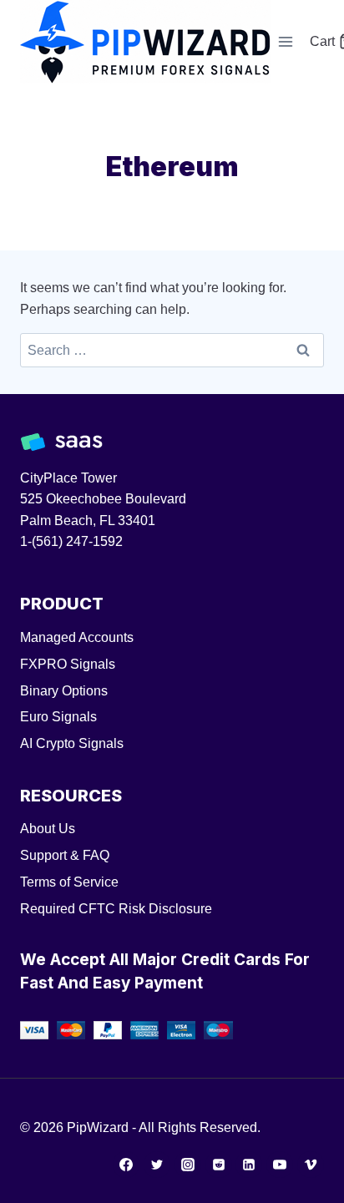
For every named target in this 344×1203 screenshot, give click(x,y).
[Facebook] (126, 1164)
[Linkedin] (248, 1164)
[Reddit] (218, 1164)
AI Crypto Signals (72, 743)
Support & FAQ (64, 855)
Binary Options (64, 691)
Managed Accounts (77, 637)
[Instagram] (188, 1164)
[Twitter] (157, 1164)
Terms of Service (69, 882)
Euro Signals (58, 717)
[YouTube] (279, 1164)
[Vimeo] (310, 1164)
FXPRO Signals (67, 664)
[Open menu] (286, 41)
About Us (47, 828)
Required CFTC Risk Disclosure (116, 909)
